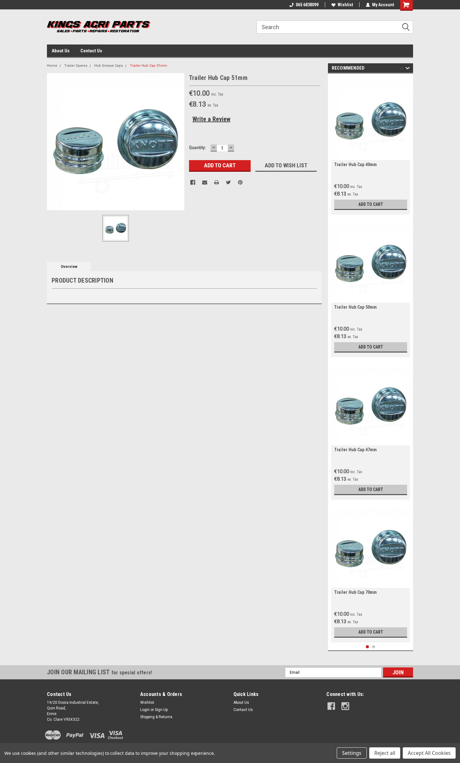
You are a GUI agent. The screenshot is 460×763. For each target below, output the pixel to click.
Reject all (384, 753)
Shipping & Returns (156, 717)
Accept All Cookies (429, 753)
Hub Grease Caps (108, 66)
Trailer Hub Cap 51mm (148, 66)
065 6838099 (307, 4)
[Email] (204, 182)
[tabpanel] (370, 146)
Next (407, 69)
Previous (402, 69)
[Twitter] (228, 182)
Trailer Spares (75, 66)
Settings (351, 753)
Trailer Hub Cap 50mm (355, 307)
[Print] (216, 182)
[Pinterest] (240, 182)
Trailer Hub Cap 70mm (355, 592)
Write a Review (211, 119)
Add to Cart (370, 204)
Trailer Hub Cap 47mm (355, 449)
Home (52, 66)
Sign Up (161, 710)
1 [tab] (367, 647)
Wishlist (345, 4)
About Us (60, 51)
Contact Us (91, 51)
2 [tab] (374, 647)
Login (145, 710)
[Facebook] (192, 182)
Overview (69, 266)
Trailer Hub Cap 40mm (355, 164)
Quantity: (197, 147)
